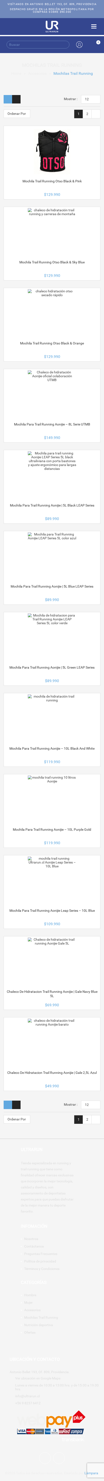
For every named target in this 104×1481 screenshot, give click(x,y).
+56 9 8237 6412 (28, 1403)
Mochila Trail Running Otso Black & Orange (52, 343)
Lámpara (91, 1473)
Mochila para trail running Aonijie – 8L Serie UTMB (52, 424)
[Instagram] (59, 1458)
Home (16, 73)
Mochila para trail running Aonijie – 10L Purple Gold (52, 829)
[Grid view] (8, 99)
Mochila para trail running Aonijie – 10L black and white (52, 748)
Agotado (52, 407)
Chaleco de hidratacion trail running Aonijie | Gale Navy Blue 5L (52, 994)
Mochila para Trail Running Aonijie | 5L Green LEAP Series (52, 667)
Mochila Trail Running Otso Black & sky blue (52, 262)
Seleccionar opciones (52, 177)
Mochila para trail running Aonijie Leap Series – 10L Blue (52, 910)
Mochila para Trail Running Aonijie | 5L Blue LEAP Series (52, 586)
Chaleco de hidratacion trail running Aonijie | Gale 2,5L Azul (52, 1073)
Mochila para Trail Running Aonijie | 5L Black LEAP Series (52, 505)
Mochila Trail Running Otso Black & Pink (52, 181)
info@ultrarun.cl (27, 1396)
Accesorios (37, 73)
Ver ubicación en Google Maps (37, 1378)
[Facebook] (45, 1458)
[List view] (16, 99)
